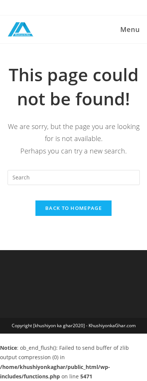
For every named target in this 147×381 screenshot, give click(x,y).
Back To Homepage (73, 208)
